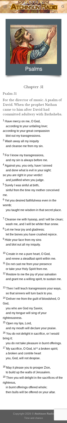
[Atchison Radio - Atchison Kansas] (34, 6)
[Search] (62, 6)
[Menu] (5, 6)
